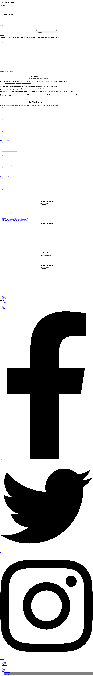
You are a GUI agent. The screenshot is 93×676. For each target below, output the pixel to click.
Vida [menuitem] (3, 664)
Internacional (4, 303)
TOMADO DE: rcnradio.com (72, 79)
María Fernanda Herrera (4, 71)
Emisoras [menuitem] (3, 671)
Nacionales (2, 35)
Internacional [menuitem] (4, 663)
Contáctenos (4, 297)
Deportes (3, 307)
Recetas (3, 306)
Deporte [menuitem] (3, 668)
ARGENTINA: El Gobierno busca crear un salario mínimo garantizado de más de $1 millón (16, 219)
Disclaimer (4, 298)
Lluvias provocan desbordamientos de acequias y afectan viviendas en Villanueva (9, 165)
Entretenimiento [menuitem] (4, 665)
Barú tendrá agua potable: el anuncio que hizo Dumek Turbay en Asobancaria (9, 197)
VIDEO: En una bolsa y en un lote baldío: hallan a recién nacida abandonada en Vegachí (10, 140)
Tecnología (4, 308)
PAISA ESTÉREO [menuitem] (7, 673)
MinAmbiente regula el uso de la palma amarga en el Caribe (11, 217)
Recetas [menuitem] (3, 667)
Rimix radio (2, 659)
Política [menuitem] (3, 670)
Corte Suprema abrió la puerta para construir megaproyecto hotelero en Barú (18, 83)
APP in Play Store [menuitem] (7, 674)
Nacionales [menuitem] (4, 662)
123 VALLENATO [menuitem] (7, 672)
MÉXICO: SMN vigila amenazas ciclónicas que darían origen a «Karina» (9, 117)
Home (3, 295)
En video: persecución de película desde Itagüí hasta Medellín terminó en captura (9, 176)
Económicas (4, 305)
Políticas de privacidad (5, 296)
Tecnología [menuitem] (4, 669)
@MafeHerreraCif (10, 71)
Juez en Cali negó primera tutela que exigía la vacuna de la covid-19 (14, 89)
